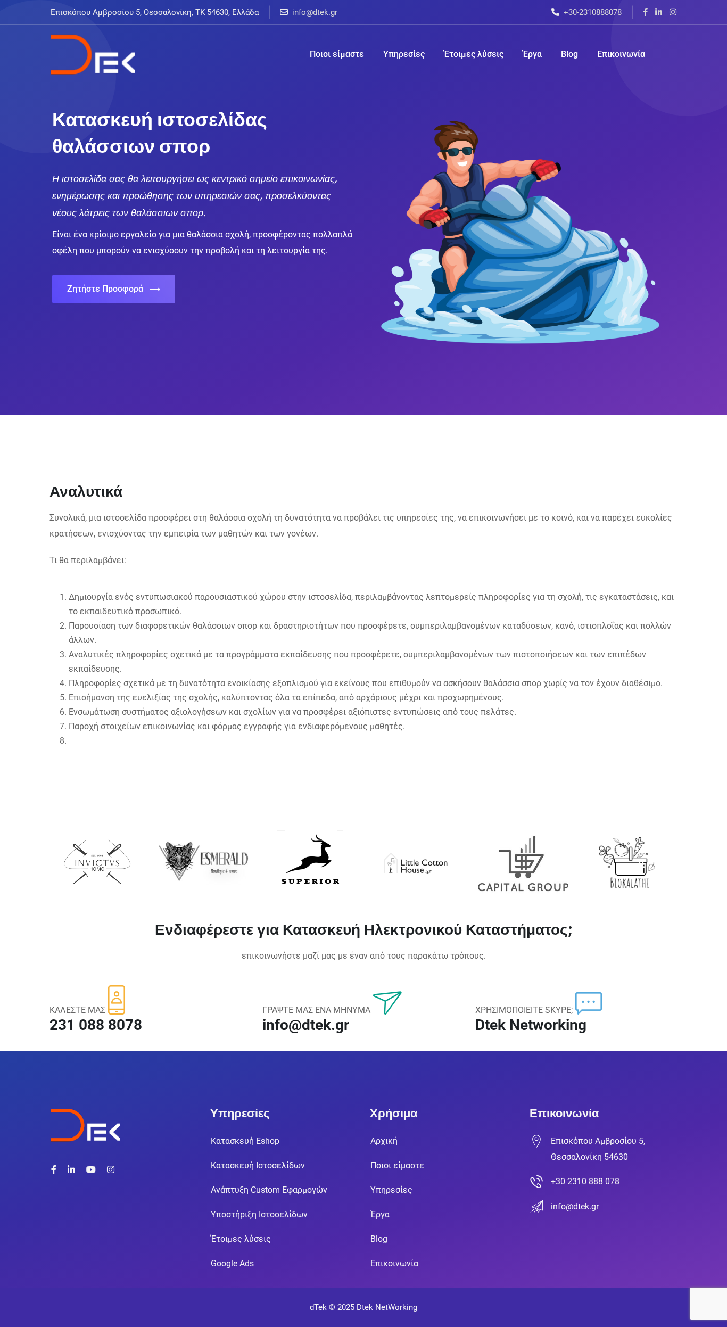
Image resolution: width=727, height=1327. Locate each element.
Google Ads (232, 1263)
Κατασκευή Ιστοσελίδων (258, 1165)
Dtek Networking (530, 1025)
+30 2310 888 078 (585, 1181)
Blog (569, 54)
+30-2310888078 (593, 12)
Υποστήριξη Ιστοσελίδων (259, 1214)
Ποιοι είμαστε (337, 54)
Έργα (532, 54)
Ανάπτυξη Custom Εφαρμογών (269, 1190)
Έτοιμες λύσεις (473, 54)
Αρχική (384, 1141)
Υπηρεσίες (404, 54)
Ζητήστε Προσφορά (105, 289)
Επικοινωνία (621, 54)
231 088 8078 (95, 1025)
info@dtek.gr (314, 12)
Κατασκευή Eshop (245, 1141)
